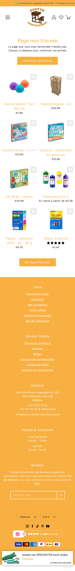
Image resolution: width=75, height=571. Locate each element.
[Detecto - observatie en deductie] (55, 132)
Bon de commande (37, 320)
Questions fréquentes (37, 315)
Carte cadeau (37, 310)
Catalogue (37, 299)
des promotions (37, 304)
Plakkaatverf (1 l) (56, 196)
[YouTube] (47, 526)
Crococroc (27, 558)
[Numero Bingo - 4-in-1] (19, 132)
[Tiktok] (37, 526)
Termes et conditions (37, 343)
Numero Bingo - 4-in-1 (19, 150)
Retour (37, 353)
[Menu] (8, 17)
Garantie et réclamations (37, 370)
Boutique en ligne (38, 293)
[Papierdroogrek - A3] (55, 86)
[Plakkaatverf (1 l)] (55, 178)
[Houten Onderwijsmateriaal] (37, 17)
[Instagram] (27, 526)
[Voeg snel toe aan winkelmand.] (33, 77)
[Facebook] (32, 526)
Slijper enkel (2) (56, 238)
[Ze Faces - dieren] (19, 178)
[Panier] (68, 17)
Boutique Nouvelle (37, 262)
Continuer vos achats (37, 60)
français (25, 517)
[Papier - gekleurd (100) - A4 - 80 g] (19, 220)
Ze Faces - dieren (19, 196)
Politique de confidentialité (37, 359)
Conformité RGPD (38, 364)
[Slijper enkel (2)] (55, 220)
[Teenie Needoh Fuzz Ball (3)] (19, 86)
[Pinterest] (42, 526)
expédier (37, 348)
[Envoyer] (61, 495)
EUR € (46, 517)
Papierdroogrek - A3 (56, 104)
